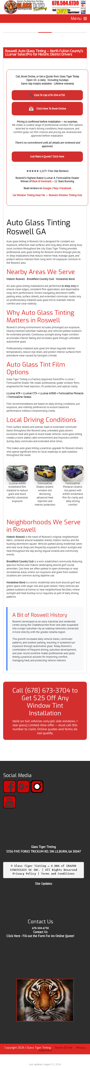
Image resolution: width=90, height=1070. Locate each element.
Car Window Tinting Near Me (29, 195)
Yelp (55, 188)
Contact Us (40, 932)
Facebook (65, 188)
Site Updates (43, 884)
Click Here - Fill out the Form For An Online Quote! (40, 936)
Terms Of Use (63, 1047)
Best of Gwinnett (41, 181)
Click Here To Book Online (47, 108)
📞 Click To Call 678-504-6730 (47, 95)
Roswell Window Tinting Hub (65, 195)
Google (47, 188)
